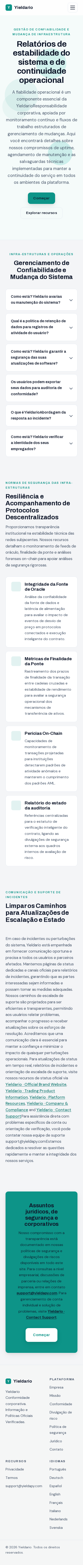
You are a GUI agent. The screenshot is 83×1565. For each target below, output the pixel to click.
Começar (41, 198)
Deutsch (56, 1478)
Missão (55, 1395)
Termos (12, 1478)
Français (56, 1502)
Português (58, 1469)
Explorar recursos (41, 213)
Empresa (56, 1387)
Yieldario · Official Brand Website (36, 1084)
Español (56, 1486)
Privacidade (15, 1469)
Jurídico (56, 1441)
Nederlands (59, 1519)
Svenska (56, 1527)
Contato (56, 1449)
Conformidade (61, 1404)
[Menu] (72, 7)
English (55, 1494)
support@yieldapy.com (37, 1293)
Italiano (55, 1511)
